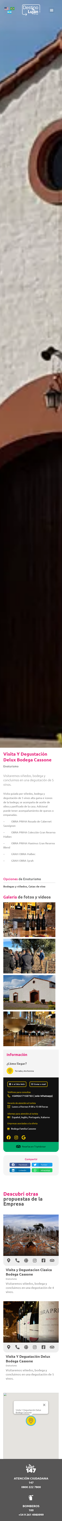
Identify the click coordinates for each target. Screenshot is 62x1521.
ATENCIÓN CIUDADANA (31, 1478)
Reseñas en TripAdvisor (34, 1146)
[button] (51, 10)
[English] (7, 8)
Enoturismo (11, 766)
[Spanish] (10, 11)
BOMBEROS (31, 1506)
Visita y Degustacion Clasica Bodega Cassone (29, 1271)
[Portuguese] (13, 8)
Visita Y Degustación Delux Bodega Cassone (28, 1358)
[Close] (44, 1405)
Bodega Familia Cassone (23, 1128)
